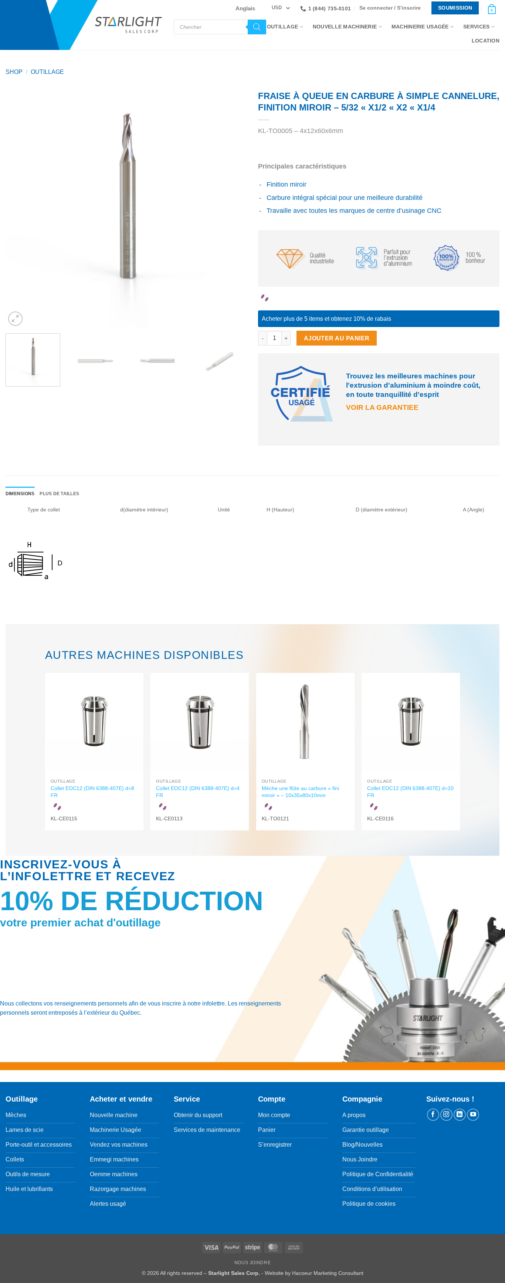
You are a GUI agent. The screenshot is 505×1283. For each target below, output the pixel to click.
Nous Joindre (252, 1262)
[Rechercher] (257, 27)
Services (476, 27)
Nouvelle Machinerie (345, 27)
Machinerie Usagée (420, 27)
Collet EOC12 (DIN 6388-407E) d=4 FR (198, 791)
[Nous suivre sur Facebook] (433, 1115)
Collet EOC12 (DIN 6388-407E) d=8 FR (92, 791)
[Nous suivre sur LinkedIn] (460, 1115)
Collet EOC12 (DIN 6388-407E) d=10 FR (410, 791)
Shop (14, 72)
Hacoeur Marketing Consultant (327, 1273)
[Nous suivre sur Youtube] (473, 1115)
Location (485, 41)
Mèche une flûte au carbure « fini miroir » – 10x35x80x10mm (300, 791)
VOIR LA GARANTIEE (382, 407)
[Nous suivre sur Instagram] (446, 1115)
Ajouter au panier (337, 338)
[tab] (20, 494)
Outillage (282, 27)
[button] (391, 8)
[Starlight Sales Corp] (128, 24)
